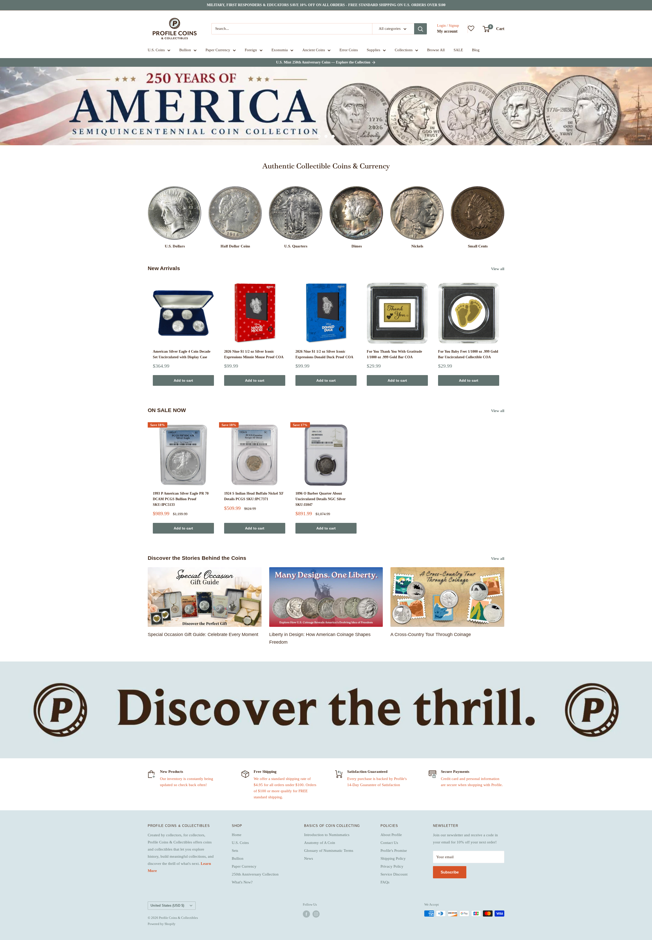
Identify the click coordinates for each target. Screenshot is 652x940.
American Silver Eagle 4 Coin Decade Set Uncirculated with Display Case (181, 354)
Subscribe (450, 872)
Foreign (251, 50)
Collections (404, 50)
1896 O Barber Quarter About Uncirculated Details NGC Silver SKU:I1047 (320, 499)
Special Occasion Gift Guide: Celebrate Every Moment (203, 634)
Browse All (436, 50)
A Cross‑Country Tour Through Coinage (430, 634)
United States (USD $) (167, 905)
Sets (235, 851)
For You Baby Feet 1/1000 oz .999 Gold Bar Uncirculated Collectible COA (468, 354)
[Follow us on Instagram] (316, 914)
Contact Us (389, 843)
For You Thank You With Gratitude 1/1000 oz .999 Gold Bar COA (394, 354)
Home (236, 835)
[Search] (420, 28)
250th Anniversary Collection (255, 874)
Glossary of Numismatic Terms (328, 851)
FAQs (385, 882)
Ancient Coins (313, 50)
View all (498, 269)
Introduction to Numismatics (326, 835)
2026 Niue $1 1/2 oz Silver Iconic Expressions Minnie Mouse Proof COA (253, 354)
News (308, 858)
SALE (458, 50)
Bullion (185, 50)
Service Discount (394, 874)
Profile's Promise (394, 851)
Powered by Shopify (161, 924)
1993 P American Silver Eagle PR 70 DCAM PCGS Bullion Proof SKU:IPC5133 (181, 499)
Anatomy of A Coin (319, 843)
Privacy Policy (392, 866)
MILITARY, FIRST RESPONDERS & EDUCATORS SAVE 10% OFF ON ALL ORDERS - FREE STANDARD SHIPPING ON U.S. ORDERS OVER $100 (326, 5)
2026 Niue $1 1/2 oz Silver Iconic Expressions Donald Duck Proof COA (324, 354)
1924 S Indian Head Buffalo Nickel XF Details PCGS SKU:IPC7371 (253, 496)
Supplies (373, 50)
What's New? (242, 882)
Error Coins (348, 50)
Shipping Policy (393, 858)
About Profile (391, 835)
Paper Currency (218, 50)
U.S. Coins (156, 50)
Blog (476, 50)
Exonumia (279, 50)
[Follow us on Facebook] (306, 914)
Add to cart (183, 380)
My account (447, 31)
